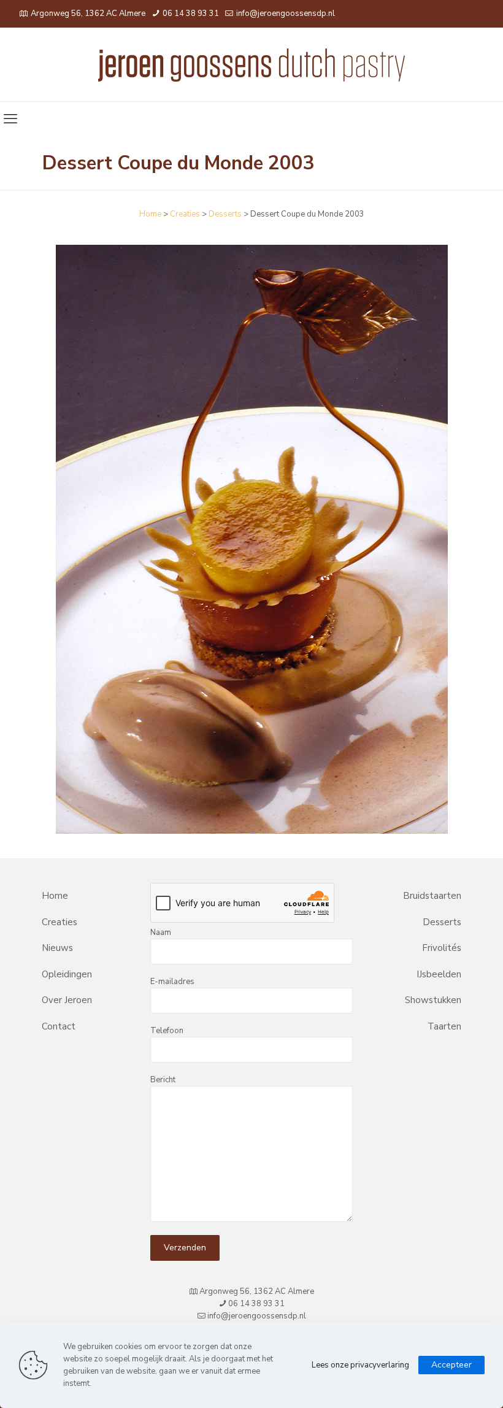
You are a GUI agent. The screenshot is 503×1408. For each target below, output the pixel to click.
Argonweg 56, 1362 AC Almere (88, 13)
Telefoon (166, 1030)
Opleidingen (67, 974)
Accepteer (451, 1365)
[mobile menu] (10, 119)
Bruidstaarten (432, 896)
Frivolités (441, 948)
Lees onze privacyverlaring (360, 1365)
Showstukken (433, 1000)
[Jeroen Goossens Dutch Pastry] (251, 64)
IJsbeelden (439, 974)
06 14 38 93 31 (190, 13)
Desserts (225, 214)
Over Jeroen (67, 1000)
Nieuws (57, 948)
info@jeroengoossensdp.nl (284, 13)
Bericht (162, 1079)
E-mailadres (172, 981)
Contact (58, 1026)
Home (150, 214)
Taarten (444, 1026)
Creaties (185, 214)
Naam (160, 932)
